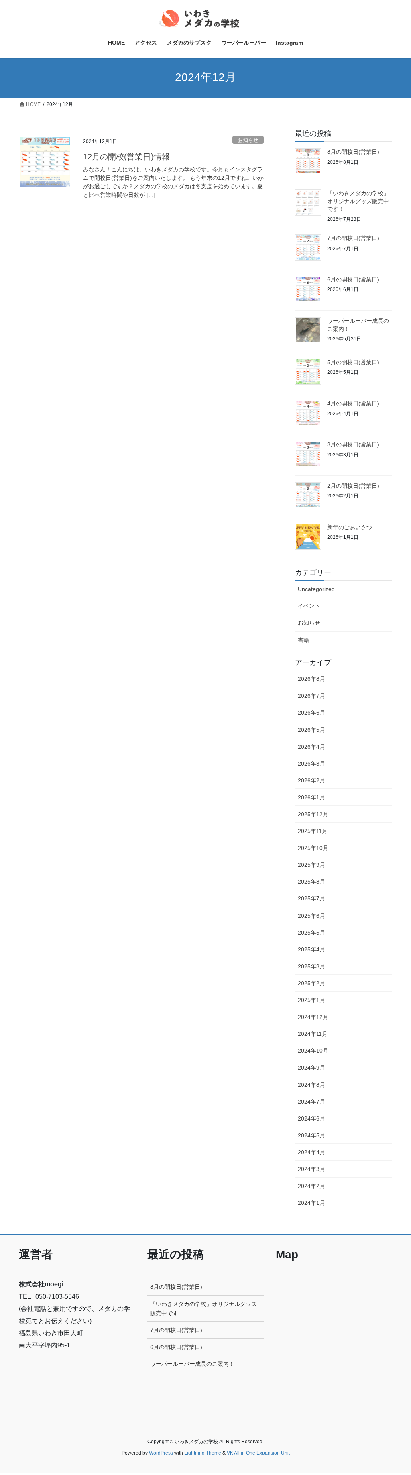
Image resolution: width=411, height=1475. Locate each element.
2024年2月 (311, 1186)
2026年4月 (311, 747)
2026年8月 (311, 679)
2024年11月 (313, 1034)
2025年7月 (311, 898)
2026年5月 (311, 730)
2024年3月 (311, 1169)
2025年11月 (313, 831)
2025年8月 (311, 881)
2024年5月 (311, 1135)
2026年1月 (311, 797)
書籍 (303, 640)
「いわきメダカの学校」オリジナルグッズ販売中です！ (358, 201)
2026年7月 (311, 696)
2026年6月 (311, 712)
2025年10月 (313, 848)
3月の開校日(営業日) (353, 444)
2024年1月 (311, 1203)
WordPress (161, 1453)
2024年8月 (311, 1085)
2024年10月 (313, 1050)
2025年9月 (311, 865)
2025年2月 (311, 983)
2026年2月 (311, 780)
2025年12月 (313, 814)
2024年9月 (311, 1067)
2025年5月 (311, 932)
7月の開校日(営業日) (353, 238)
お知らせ (248, 140)
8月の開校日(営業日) (353, 152)
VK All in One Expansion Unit (258, 1453)
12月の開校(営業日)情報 (126, 156)
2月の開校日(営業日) (353, 486)
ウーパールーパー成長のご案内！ (192, 1364)
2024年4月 (311, 1152)
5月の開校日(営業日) (353, 362)
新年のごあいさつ (349, 527)
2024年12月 (313, 1017)
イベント (309, 606)
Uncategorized (316, 589)
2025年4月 (311, 949)
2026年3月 (311, 763)
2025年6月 (311, 916)
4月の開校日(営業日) (353, 403)
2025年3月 (311, 966)
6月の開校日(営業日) (353, 279)
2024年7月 (311, 1101)
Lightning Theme (202, 1453)
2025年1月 (311, 1000)
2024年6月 (311, 1118)
